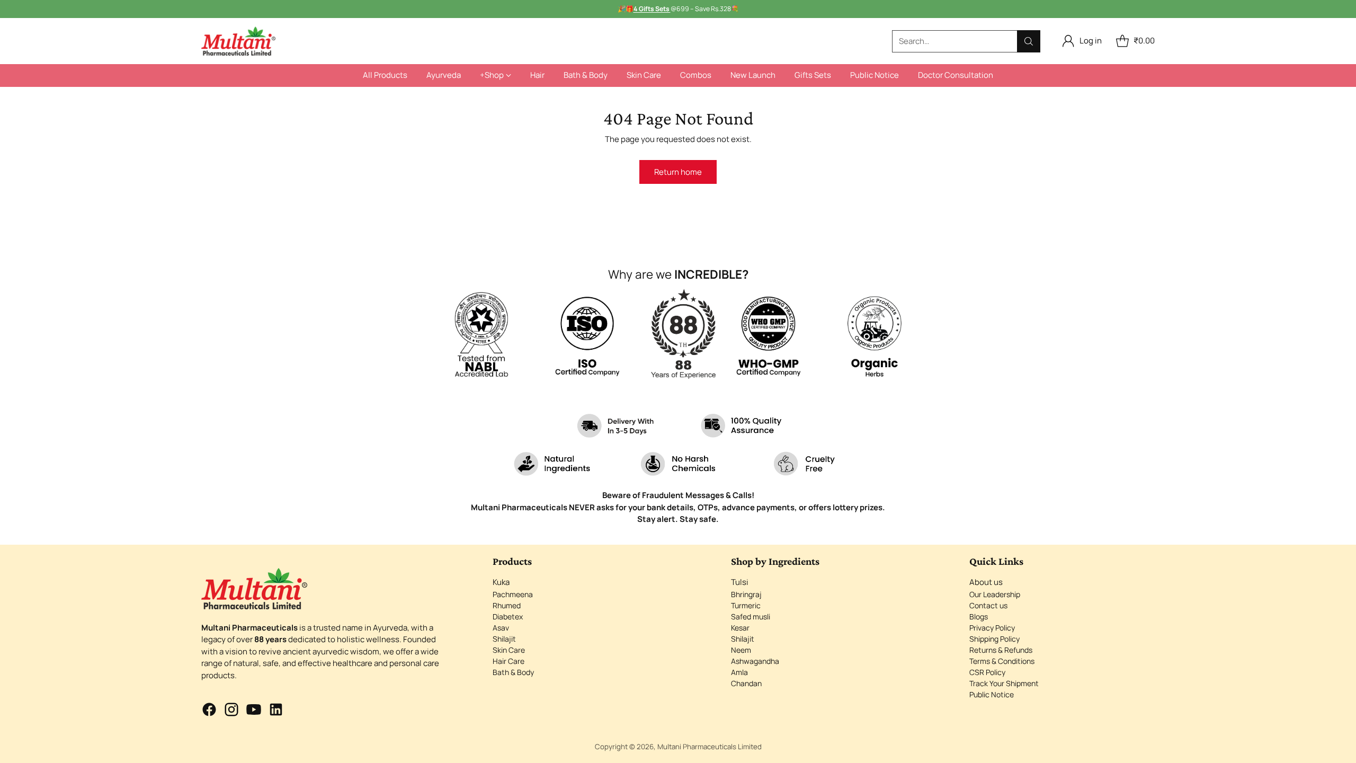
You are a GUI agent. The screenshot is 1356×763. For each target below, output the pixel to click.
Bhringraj (746, 594)
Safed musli (750, 616)
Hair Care (508, 661)
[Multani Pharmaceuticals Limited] (238, 41)
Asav (501, 628)
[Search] (1028, 41)
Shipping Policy (994, 639)
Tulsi (739, 582)
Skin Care (509, 650)
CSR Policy (987, 672)
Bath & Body (513, 672)
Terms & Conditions (1001, 661)
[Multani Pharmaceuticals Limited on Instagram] (231, 711)
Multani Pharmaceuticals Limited (709, 746)
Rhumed (507, 605)
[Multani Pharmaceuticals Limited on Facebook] (209, 711)
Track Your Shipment (1004, 683)
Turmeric (746, 605)
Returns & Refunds (1000, 650)
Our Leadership (994, 594)
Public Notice (991, 694)
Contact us (988, 605)
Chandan (746, 683)
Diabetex (508, 616)
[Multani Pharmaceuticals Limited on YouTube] (254, 711)
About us (986, 582)
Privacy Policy (992, 628)
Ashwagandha (755, 661)
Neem (741, 650)
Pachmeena (513, 594)
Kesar (740, 628)
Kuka (501, 582)
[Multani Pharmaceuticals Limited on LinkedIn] (276, 711)
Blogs (978, 616)
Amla (739, 672)
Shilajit (504, 639)
